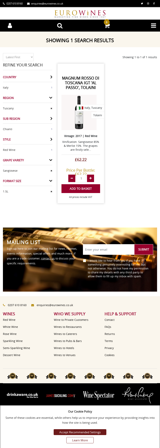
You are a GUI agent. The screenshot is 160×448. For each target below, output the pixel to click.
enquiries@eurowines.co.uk (47, 3)
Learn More (80, 440)
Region (8, 98)
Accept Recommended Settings (80, 432)
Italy (5, 87)
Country (9, 77)
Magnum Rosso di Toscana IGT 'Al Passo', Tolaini (80, 82)
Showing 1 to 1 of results (140, 57)
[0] (107, 26)
